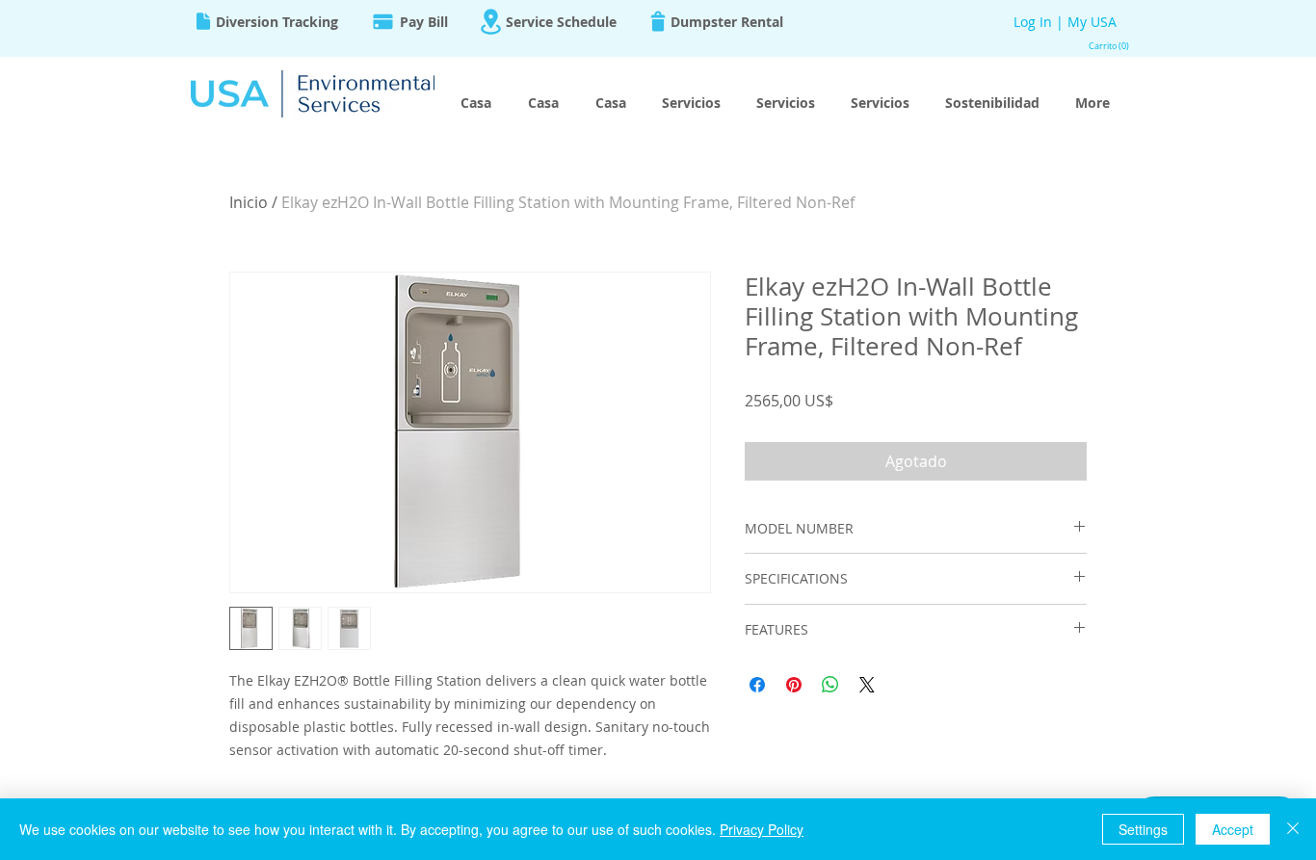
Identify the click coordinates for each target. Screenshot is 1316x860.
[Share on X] (867, 684)
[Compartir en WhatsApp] (830, 684)
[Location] (490, 22)
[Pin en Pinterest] (793, 684)
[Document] (203, 21)
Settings (1143, 829)
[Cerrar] (1292, 829)
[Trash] (658, 21)
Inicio (248, 202)
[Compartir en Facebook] (757, 684)
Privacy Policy (761, 829)
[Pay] (382, 21)
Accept (1232, 829)
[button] (1105, 46)
